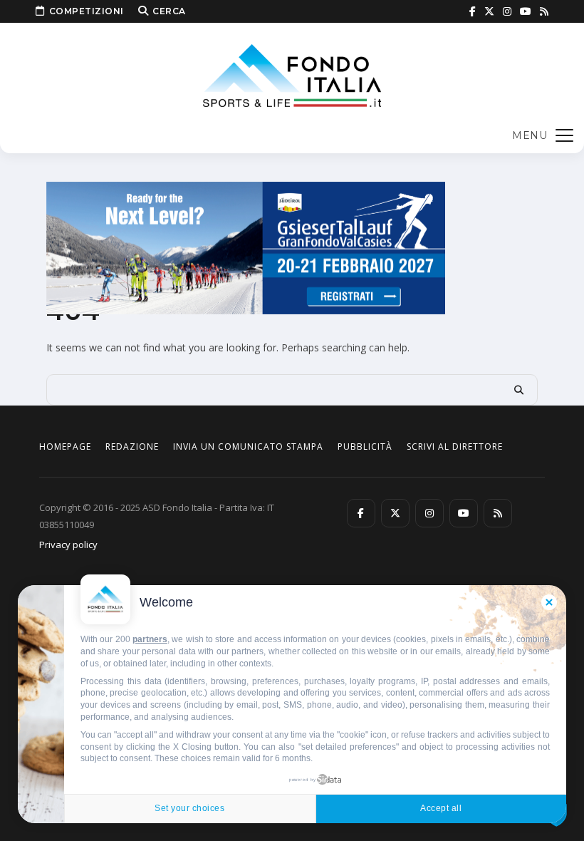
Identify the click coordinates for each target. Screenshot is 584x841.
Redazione (132, 446)
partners (149, 639)
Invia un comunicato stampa (248, 446)
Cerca (169, 11)
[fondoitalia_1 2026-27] (245, 247)
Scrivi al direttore (455, 446)
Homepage (65, 446)
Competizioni (86, 11)
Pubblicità (365, 446)
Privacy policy (68, 544)
